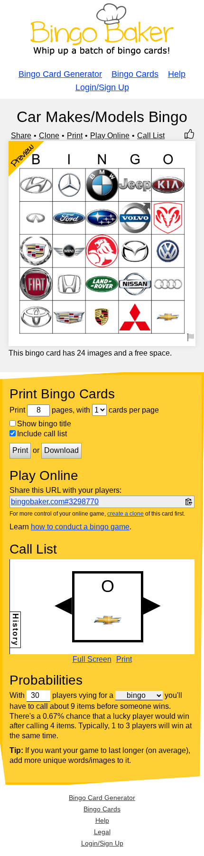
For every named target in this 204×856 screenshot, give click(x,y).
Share (21, 136)
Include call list (42, 434)
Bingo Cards (134, 74)
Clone (49, 136)
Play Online (110, 136)
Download (61, 450)
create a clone (125, 513)
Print (75, 136)
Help (176, 74)
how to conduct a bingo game (80, 527)
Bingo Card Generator (60, 74)
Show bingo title (44, 424)
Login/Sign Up (102, 87)
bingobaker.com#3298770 (55, 502)
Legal (102, 831)
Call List (151, 136)
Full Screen (92, 659)
